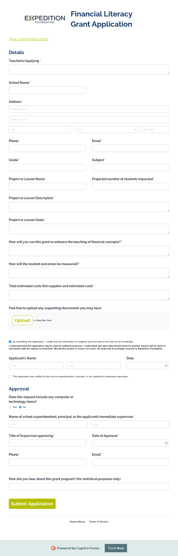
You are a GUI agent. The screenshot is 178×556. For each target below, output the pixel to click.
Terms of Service (98, 521)
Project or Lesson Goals (34, 220)
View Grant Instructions (28, 39)
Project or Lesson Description (38, 198)
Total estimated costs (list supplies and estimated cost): (58, 286)
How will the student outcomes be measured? (51, 264)
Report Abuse (77, 521)
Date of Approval (112, 436)
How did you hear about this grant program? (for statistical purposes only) (65, 479)
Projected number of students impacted (130, 179)
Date (130, 358)
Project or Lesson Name (34, 179)
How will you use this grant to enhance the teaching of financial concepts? (72, 242)
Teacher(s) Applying (31, 61)
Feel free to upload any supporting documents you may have (55, 308)
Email (104, 141)
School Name (26, 83)
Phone (21, 141)
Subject (105, 160)
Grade (21, 160)
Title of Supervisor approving (38, 436)
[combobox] (106, 129)
